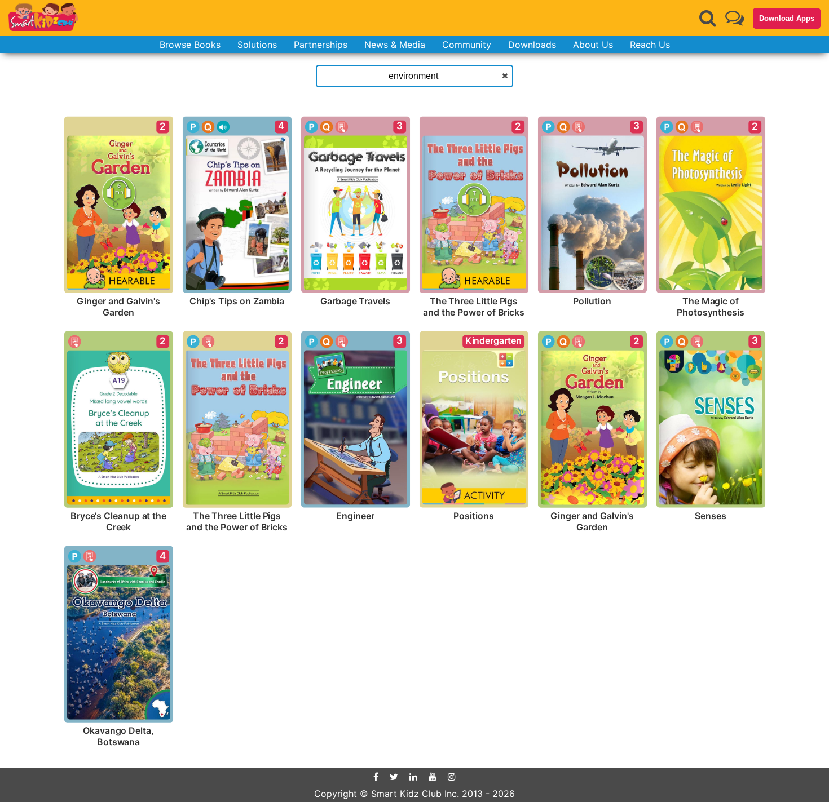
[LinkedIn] (413, 776)
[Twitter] (394, 776)
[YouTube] (432, 776)
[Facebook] (376, 776)
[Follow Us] (734, 18)
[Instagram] (451, 776)
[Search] (707, 18)
